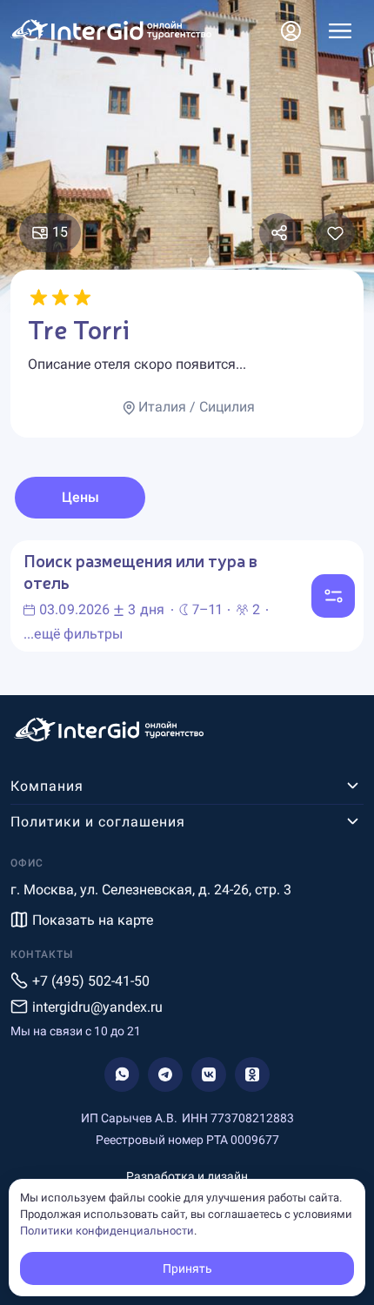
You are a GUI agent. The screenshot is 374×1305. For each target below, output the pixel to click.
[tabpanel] (187, 596)
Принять (187, 1268)
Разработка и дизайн (187, 1176)
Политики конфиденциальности (107, 1230)
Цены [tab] (80, 497)
